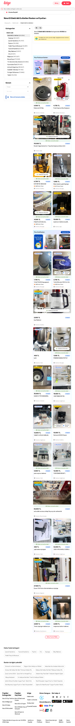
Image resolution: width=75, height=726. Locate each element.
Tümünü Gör (65, 57)
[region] (52, 67)
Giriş (56, 3)
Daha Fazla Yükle (52, 637)
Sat (67, 3)
